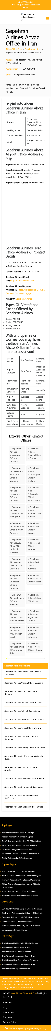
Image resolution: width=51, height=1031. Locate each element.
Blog (5, 1007)
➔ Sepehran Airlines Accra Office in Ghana (35, 647)
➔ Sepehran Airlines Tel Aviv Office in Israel (16, 632)
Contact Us (8, 1012)
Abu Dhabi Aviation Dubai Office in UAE (18, 871)
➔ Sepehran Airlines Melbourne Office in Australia (15, 494)
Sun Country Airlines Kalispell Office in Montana (22, 909)
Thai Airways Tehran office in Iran (16, 947)
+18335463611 (27, 2)
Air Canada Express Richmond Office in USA (20, 854)
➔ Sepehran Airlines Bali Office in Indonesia (33, 632)
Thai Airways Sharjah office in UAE (16, 969)
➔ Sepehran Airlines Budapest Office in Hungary (15, 581)
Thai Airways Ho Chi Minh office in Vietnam (20, 943)
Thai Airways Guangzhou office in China (18, 956)
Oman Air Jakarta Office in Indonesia (17, 922)
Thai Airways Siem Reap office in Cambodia (20, 960)
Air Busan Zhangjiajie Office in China (17, 849)
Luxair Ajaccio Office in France (14, 930)
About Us (7, 1002)
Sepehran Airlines (33, 49)
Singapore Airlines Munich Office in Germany (20, 917)
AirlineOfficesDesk (14, 49)
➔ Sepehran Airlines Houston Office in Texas (34, 512)
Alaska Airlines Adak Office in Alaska (17, 858)
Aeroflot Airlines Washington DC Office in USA (21, 841)
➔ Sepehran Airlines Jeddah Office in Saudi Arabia (17, 616)
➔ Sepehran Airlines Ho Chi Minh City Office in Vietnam (16, 474)
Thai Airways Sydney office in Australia (18, 964)
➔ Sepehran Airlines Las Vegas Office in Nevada (34, 616)
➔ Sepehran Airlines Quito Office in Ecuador (34, 528)
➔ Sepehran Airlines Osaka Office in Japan (34, 578)
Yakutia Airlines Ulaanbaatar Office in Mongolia (21, 875)
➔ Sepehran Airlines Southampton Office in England (34, 474)
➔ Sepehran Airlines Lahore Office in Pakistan (17, 600)
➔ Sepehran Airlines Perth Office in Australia (34, 564)
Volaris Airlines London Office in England (19, 891)
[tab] (47, 19)
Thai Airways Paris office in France (16, 952)
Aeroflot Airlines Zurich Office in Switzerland (20, 845)
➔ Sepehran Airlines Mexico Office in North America (17, 528)
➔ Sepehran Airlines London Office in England (16, 512)
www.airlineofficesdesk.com (24, 993)
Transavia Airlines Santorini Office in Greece (20, 896)
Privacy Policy (9, 1022)
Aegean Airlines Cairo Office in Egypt (17, 837)
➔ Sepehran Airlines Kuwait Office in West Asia (17, 649)
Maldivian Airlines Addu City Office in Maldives (21, 926)
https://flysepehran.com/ (22, 281)
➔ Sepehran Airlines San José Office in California (16, 564)
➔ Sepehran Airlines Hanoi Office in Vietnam (34, 545)
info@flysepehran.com (24, 75)
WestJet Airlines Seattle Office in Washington (21, 880)
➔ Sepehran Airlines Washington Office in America (15, 455)
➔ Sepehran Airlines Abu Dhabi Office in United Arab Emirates (16, 546)
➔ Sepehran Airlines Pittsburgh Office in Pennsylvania (34, 494)
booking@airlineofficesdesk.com (27, 5)
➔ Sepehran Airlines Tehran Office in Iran (34, 598)
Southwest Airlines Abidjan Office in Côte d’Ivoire (22, 913)
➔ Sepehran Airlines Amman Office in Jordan (34, 454)
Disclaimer (8, 1017)
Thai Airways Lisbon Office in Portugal (18, 833)
